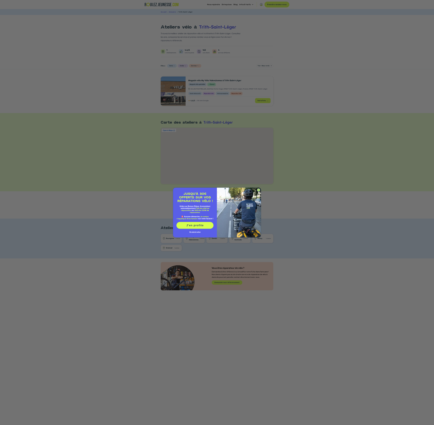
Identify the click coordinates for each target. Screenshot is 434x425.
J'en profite (195, 225)
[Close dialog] (258, 190)
